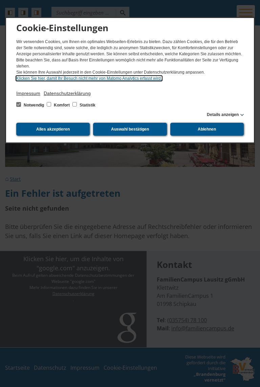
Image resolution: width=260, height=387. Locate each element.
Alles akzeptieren (53, 129)
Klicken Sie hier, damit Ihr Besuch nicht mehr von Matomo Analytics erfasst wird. (89, 78)
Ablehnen (207, 129)
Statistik (87, 105)
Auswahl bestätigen (130, 129)
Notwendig (34, 105)
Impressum (28, 93)
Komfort (62, 105)
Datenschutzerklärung (67, 93)
